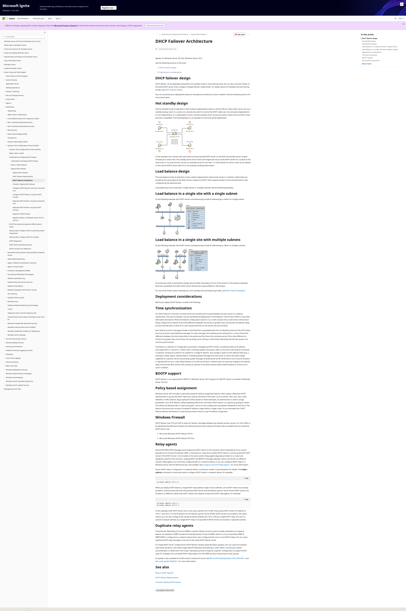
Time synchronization (369, 55)
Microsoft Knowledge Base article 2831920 (226, 558)
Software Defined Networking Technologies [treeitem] (23, 305)
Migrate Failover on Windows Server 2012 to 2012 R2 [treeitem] (28, 219)
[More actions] (249, 34)
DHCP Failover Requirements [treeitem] (23, 176)
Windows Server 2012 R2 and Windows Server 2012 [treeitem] (22, 41)
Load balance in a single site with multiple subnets (380, 49)
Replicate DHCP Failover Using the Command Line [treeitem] (29, 202)
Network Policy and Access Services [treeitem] (20, 282)
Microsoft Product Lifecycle (65, 25)
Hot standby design (369, 41)
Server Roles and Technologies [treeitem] (17, 76)
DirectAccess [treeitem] (12, 138)
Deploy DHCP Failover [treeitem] (20, 173)
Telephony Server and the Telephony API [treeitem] (22, 313)
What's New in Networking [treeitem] (17, 115)
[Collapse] (45, 32)
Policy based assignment (371, 60)
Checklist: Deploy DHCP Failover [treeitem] (24, 184)
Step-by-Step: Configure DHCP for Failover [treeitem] (24, 237)
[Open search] (395, 18)
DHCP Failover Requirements (166, 577)
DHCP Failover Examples (235, 290)
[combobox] (24, 36)
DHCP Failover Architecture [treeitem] (23, 180)
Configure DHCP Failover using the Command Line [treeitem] (29, 189)
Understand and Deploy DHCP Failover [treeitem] (24, 161)
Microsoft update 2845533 (165, 561)
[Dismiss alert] (401, 4)
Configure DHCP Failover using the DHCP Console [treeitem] (27, 196)
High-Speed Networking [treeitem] (16, 259)
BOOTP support (367, 58)
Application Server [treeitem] (12, 84)
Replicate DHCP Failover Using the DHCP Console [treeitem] (27, 208)
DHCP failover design (167, 67)
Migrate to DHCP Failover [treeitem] (21, 214)
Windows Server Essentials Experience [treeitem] (19, 381)
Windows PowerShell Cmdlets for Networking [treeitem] (24, 331)
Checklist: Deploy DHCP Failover (168, 582)
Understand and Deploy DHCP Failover (174, 34)
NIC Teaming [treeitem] (12, 294)
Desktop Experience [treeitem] (13, 88)
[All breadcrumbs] (157, 34)
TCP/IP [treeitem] (10, 309)
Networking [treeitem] (12, 111)
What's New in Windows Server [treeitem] (15, 45)
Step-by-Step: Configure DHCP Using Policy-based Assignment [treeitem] (26, 232)
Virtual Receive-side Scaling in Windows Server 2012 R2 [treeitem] (26, 318)
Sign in (400, 18)
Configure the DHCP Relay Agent (216, 465)
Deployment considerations (170, 72)
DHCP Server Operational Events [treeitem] (20, 245)
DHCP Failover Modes (173, 90)
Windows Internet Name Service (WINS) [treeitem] (22, 327)
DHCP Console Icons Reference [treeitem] (20, 249)
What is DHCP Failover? (164, 573)
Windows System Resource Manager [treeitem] (19, 374)
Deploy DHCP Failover (198, 34)
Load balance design (369, 44)
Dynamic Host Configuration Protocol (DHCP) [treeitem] (24, 149)
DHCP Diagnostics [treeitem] (15, 241)
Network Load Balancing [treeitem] (16, 278)
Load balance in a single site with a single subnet (379, 47)
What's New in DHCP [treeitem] (16, 153)
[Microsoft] (4, 18)
